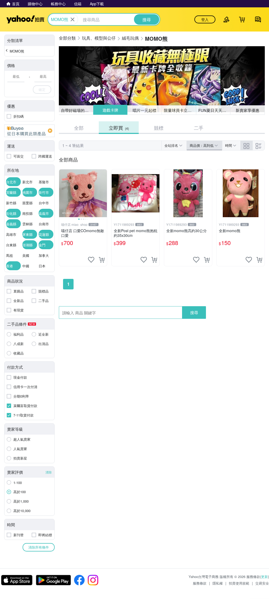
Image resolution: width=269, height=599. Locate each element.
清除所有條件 (38, 547)
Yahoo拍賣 (25, 19)
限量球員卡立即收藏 (180, 110)
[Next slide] (103, 193)
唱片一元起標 (145, 110)
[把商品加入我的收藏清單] (91, 260)
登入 (205, 19)
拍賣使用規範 (239, 583)
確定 (42, 89)
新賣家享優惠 (247, 110)
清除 (48, 472)
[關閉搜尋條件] (72, 19)
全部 (79, 127)
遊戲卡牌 (110, 110)
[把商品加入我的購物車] (102, 260)
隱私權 (218, 583)
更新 (264, 576)
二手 (198, 127)
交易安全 (262, 583)
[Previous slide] (62, 193)
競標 (158, 127)
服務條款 (199, 583)
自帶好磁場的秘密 (76, 110)
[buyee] (29, 130)
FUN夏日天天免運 (214, 110)
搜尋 (194, 312)
